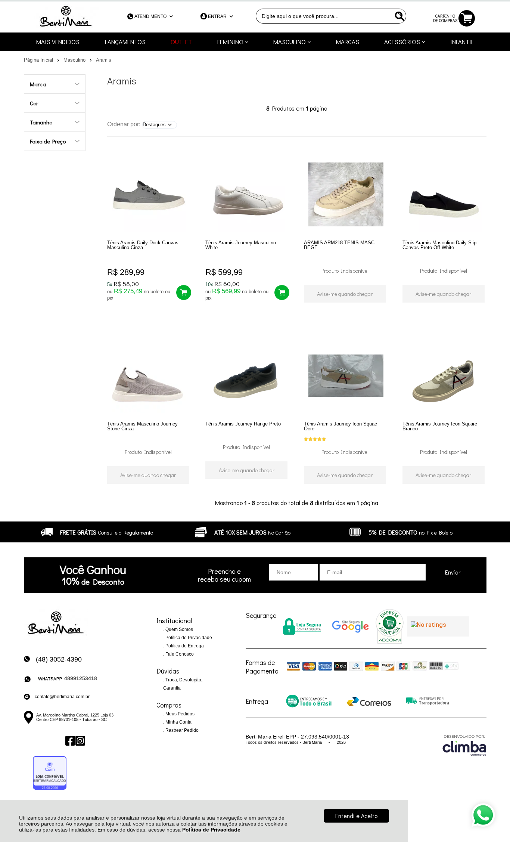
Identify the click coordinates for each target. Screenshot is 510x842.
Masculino (75, 60)
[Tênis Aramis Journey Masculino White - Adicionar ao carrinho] (281, 292)
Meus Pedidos (179, 713)
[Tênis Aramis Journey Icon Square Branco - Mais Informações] (444, 376)
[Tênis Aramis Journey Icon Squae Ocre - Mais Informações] (346, 376)
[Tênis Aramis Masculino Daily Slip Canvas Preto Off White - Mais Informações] (444, 194)
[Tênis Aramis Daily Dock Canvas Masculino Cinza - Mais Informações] (149, 194)
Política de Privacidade (211, 830)
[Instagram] (79, 740)
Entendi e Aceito (356, 816)
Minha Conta (178, 722)
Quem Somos (178, 629)
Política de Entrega (184, 645)
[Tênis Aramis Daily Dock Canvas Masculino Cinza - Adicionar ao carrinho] (183, 292)
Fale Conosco (179, 654)
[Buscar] (398, 16)
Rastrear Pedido (181, 730)
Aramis (103, 60)
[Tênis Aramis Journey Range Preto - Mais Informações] (247, 376)
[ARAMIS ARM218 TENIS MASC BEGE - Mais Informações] (346, 194)
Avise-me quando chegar (345, 293)
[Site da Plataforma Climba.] (464, 745)
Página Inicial (39, 60)
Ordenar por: (123, 124)
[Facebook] (69, 740)
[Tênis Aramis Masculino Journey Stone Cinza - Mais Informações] (149, 376)
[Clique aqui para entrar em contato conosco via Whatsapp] (483, 815)
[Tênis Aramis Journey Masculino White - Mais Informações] (247, 194)
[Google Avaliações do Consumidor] (438, 626)
